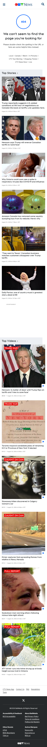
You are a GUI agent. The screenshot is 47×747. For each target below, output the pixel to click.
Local (11, 56)
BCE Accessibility (9, 716)
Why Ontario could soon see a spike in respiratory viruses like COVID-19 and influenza (23, 180)
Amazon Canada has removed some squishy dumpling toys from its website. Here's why (22, 217)
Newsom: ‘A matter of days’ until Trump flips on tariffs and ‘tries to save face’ (23, 391)
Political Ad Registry (32, 722)
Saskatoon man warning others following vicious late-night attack (20, 614)
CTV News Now (21, 62)
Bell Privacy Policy (31, 716)
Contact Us (20, 689)
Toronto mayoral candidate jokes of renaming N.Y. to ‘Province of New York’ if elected (23, 447)
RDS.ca (27, 735)
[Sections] (4, 4)
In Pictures (33, 56)
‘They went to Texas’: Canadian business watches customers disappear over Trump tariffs (21, 255)
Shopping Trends (30, 59)
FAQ (27, 689)
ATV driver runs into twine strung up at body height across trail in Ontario (22, 670)
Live (30, 62)
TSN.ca (5, 735)
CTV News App (8, 689)
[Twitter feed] (23, 700)
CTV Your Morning (15, 59)
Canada (18, 56)
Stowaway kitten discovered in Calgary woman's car (19, 502)
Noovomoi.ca (30, 733)
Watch (25, 56)
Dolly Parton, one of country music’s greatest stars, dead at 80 (22, 293)
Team (5, 692)
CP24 (5, 730)
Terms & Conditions (32, 719)
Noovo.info (29, 730)
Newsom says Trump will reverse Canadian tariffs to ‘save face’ (21, 143)
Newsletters (35, 689)
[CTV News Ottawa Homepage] (23, 4)
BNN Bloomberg (9, 733)
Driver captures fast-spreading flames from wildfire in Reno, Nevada (22, 558)
